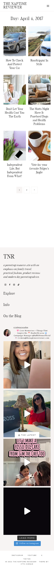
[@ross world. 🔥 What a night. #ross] (27, 413)
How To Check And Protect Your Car (14, 64)
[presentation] (14, 41)
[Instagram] (5, 284)
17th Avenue (27, 564)
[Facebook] (10, 284)
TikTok (27, 559)
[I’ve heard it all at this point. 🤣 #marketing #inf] (27, 365)
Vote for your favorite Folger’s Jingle (39, 168)
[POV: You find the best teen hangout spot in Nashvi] (27, 511)
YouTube (32, 555)
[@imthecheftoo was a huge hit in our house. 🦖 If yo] (27, 462)
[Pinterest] (14, 284)
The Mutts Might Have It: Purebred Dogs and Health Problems (39, 116)
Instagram (17, 555)
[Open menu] (48, 6)
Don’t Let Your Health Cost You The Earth (14, 113)
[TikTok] (18, 284)
